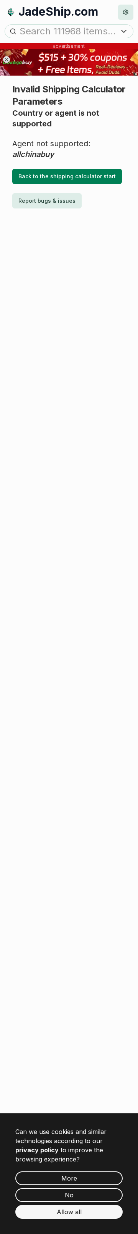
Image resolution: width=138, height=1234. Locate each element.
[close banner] (6, 59)
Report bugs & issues (47, 200)
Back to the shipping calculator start (67, 176)
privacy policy (37, 1150)
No (69, 1195)
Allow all (69, 1212)
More (69, 1178)
